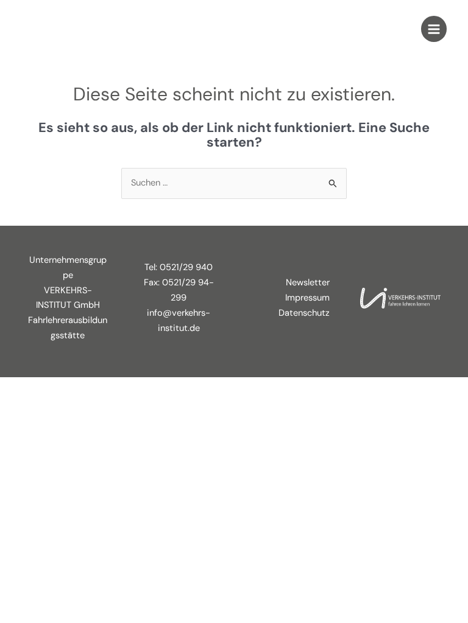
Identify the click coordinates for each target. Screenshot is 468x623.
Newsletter (308, 282)
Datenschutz (304, 313)
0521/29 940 (186, 267)
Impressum (307, 298)
